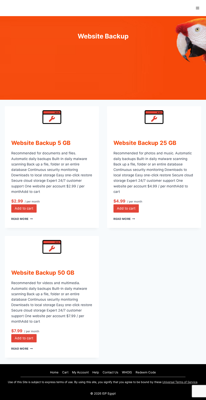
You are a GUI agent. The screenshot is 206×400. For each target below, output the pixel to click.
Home (54, 372)
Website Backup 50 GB (42, 272)
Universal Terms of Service (179, 382)
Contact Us (110, 372)
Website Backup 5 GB (41, 142)
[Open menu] (197, 8)
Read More (22, 218)
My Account (80, 372)
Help (95, 372)
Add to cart (24, 208)
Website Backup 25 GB (144, 142)
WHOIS (127, 372)
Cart (65, 372)
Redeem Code (146, 372)
